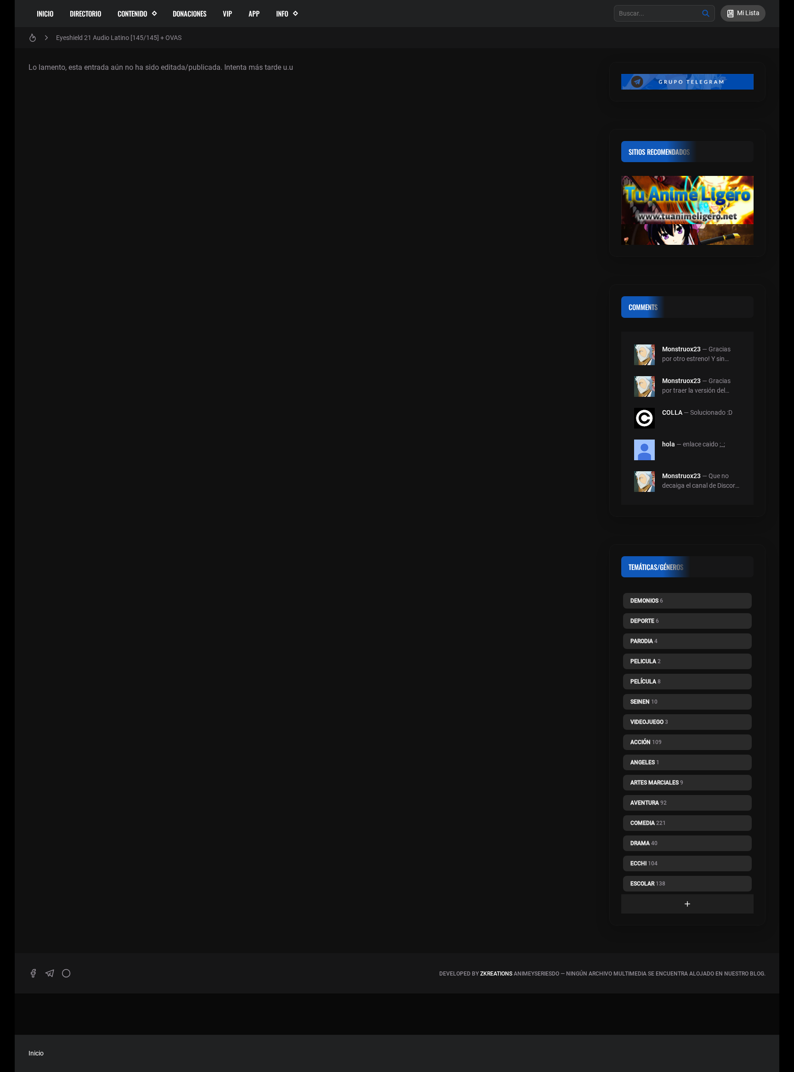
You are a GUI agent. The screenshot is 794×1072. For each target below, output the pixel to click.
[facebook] (33, 973)
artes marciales (656, 782)
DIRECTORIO (85, 13)
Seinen (644, 702)
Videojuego (649, 722)
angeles (644, 762)
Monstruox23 (681, 349)
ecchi (644, 863)
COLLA (672, 412)
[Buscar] (706, 13)
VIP (227, 13)
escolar (647, 883)
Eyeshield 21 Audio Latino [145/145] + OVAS (118, 37)
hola (668, 444)
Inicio (45, 13)
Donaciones (189, 13)
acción (646, 742)
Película (645, 681)
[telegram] (49, 973)
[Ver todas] (687, 904)
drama (644, 843)
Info (282, 13)
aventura (648, 803)
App (254, 13)
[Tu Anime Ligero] (687, 200)
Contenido (132, 13)
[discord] (66, 973)
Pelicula (645, 661)
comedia (648, 823)
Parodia (644, 641)
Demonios (646, 601)
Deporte (644, 621)
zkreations (496, 973)
